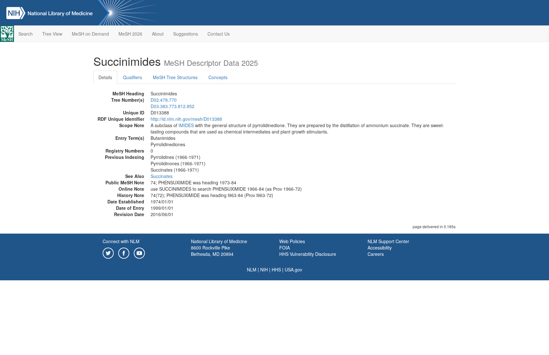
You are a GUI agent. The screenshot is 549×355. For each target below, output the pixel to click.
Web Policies (292, 241)
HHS (276, 269)
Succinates (162, 176)
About (158, 34)
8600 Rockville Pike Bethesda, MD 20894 (212, 250)
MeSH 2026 (130, 34)
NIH (264, 269)
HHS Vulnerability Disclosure (307, 254)
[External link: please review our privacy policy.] (108, 252)
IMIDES (186, 125)
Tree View (52, 34)
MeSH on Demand (90, 34)
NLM (251, 269)
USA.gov (293, 269)
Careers (376, 254)
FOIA (284, 247)
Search (25, 34)
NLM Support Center (388, 241)
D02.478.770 (164, 100)
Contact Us (218, 34)
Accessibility (380, 247)
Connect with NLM (121, 241)
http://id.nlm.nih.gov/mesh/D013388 (186, 119)
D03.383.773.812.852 (172, 106)
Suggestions (185, 34)
